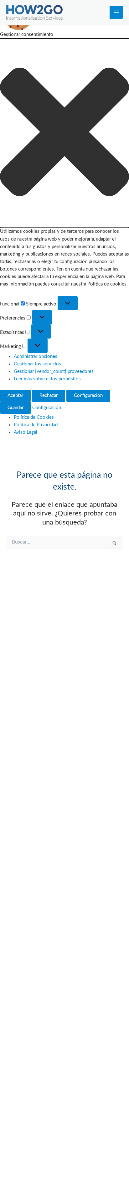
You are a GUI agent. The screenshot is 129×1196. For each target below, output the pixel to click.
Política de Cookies (34, 417)
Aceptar (15, 395)
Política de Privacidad (36, 424)
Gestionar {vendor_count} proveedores (54, 371)
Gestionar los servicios (37, 364)
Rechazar (48, 395)
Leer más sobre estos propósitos (47, 379)
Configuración (88, 395)
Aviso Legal (25, 432)
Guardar (15, 407)
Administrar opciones (35, 356)
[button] (64, 133)
